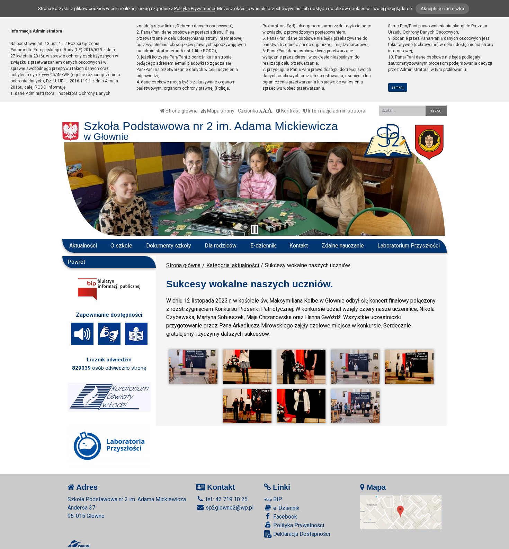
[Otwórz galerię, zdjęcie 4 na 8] (355, 367)
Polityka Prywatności (298, 525)
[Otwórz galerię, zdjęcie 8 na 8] (355, 406)
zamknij (397, 87)
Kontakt (298, 245)
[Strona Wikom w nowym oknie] (78, 543)
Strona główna (181, 111)
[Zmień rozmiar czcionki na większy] (264, 111)
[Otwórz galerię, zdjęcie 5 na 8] (409, 367)
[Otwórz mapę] (401, 511)
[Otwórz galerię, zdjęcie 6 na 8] (247, 406)
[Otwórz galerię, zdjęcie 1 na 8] (193, 367)
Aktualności (83, 245)
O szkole (121, 245)
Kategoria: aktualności (232, 265)
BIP (277, 499)
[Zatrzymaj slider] (254, 229)
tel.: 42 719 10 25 (226, 499)
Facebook (284, 516)
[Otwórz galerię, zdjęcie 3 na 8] (301, 367)
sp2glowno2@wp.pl (228, 507)
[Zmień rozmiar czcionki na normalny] (260, 111)
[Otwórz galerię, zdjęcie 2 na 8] (247, 367)
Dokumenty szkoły (168, 245)
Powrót (76, 262)
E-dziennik (263, 245)
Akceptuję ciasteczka (442, 8)
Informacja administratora (336, 111)
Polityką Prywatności (194, 8)
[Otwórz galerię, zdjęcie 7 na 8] (301, 406)
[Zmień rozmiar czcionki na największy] (270, 111)
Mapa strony (220, 111)
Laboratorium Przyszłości (408, 245)
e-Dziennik (286, 508)
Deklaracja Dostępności (301, 534)
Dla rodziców (220, 245)
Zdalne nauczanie (343, 245)
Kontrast (290, 111)
